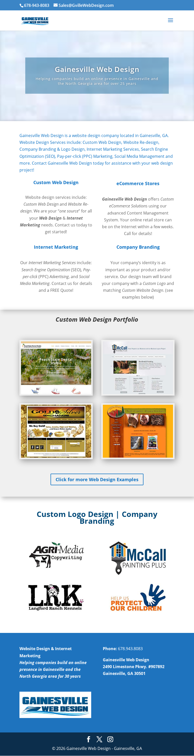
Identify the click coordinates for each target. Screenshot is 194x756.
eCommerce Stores (137, 183)
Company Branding (138, 247)
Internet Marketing (56, 247)
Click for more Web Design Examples (97, 479)
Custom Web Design (56, 182)
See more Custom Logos (97, 620)
